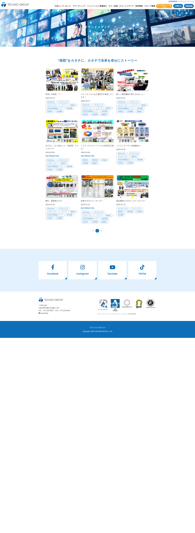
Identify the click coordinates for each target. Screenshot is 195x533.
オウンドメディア (126, 6)
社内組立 (50, 111)
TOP (39, 12)
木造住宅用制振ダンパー (55, 108)
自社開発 (59, 111)
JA (172, 1)
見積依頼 (189, 6)
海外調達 (69, 108)
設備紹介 (104, 114)
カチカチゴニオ (63, 102)
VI (190, 1)
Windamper (51, 102)
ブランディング (79, 6)
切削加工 (73, 105)
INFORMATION (52, 156)
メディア (64, 105)
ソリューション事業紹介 (97, 6)
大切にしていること (63, 6)
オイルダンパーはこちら (164, 6)
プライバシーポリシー (97, 327)
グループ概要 (149, 6)
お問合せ (178, 6)
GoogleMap (44, 313)
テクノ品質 (113, 6)
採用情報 (139, 6)
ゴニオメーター (52, 105)
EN (182, 1)
